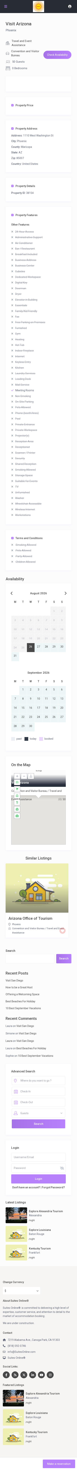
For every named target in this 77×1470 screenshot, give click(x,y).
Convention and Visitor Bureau (25, 53)
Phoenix (11, 30)
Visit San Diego (14, 980)
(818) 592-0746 (17, 1345)
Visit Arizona (20, 782)
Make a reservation (59, 1464)
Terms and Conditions (29, 538)
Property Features (27, 215)
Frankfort (34, 1252)
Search (10, 951)
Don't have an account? (26, 1187)
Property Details (25, 186)
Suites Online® (16, 1357)
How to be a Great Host (19, 987)
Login (38, 1179)
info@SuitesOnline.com (22, 1351)
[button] (38, 803)
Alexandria (35, 1215)
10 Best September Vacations (23, 1008)
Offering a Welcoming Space (22, 994)
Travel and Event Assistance (22, 43)
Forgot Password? (53, 1187)
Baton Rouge (36, 1234)
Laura (9, 1040)
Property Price (24, 105)
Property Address (26, 128)
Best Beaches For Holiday (20, 1001)
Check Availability (57, 54)
